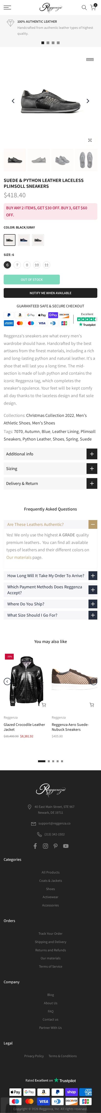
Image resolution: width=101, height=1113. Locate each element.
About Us (50, 1003)
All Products (51, 872)
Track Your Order (50, 933)
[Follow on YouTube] (66, 846)
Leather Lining (65, 431)
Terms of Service (50, 966)
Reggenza (11, 717)
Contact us (50, 1019)
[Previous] (13, 101)
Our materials (18, 557)
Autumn (32, 431)
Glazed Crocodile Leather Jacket (24, 727)
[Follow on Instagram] (45, 846)
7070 (18, 431)
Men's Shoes (43, 423)
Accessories (50, 905)
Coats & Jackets (50, 880)
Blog (50, 995)
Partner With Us (50, 1027)
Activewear (50, 897)
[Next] (87, 101)
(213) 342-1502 (54, 834)
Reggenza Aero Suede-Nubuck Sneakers (70, 727)
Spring (72, 439)
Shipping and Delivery (50, 942)
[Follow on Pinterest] (55, 846)
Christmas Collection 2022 (50, 415)
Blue (46, 431)
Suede (86, 439)
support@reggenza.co (54, 823)
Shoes (58, 439)
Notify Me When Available (50, 293)
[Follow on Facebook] (35, 846)
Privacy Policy (34, 1056)
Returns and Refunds (50, 950)
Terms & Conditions (63, 1056)
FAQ (50, 1011)
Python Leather (37, 439)
